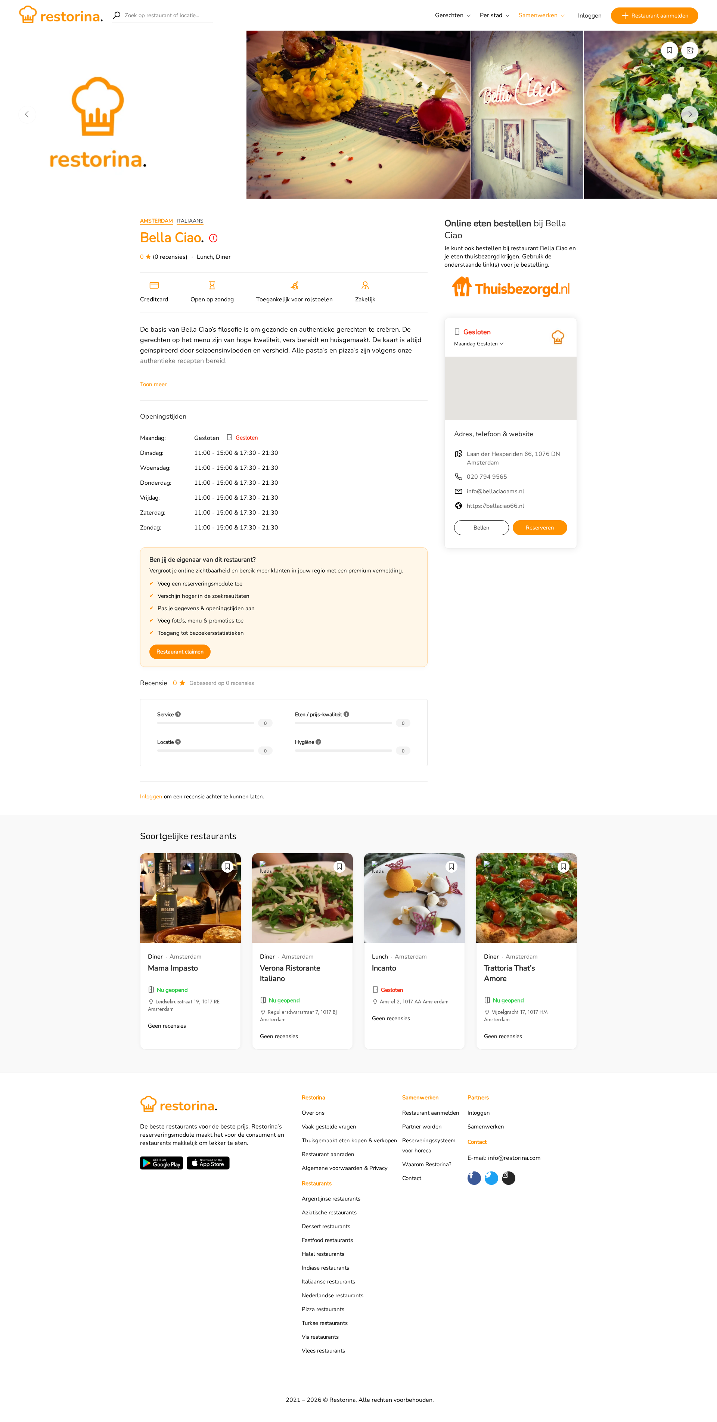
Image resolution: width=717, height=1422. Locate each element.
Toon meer (153, 384)
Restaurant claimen (180, 651)
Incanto (384, 968)
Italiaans (190, 220)
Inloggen (590, 16)
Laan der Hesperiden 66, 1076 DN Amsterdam (513, 458)
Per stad (491, 15)
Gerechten (449, 15)
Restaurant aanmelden (660, 15)
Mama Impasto (173, 968)
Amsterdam (156, 220)
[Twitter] (491, 1178)
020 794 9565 (487, 477)
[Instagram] (508, 1178)
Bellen (482, 527)
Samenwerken (538, 15)
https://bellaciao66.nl (495, 506)
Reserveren (540, 527)
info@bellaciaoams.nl (495, 491)
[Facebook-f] (474, 1178)
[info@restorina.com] (558, 337)
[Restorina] (61, 15)
